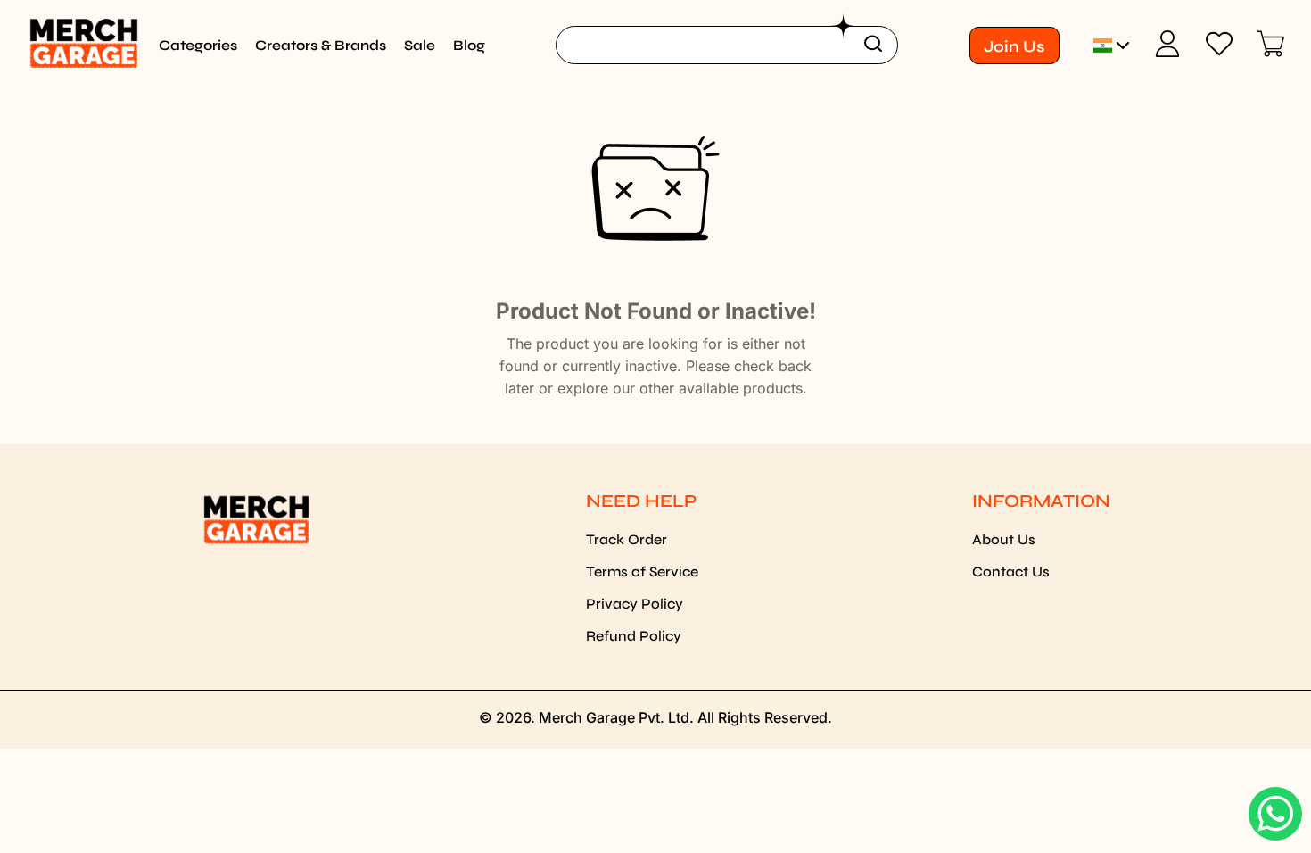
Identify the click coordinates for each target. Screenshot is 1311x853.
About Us (1003, 539)
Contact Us (1011, 571)
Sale (419, 45)
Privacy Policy (634, 603)
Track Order (626, 539)
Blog (469, 45)
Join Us (1014, 46)
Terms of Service (642, 571)
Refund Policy (633, 635)
